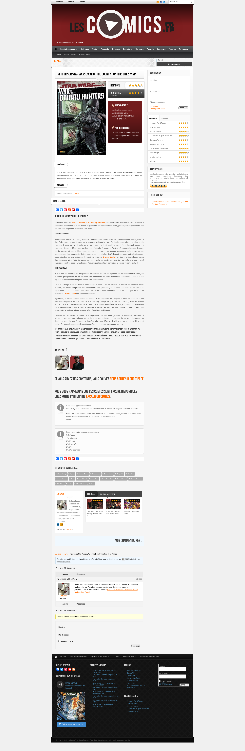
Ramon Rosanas (136, 479)
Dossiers (116, 49)
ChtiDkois (76, 193)
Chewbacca (96, 474)
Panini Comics (70, 55)
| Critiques (59, 2)
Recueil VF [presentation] (153, 118)
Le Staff (63, 656)
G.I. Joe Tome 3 (155, 131)
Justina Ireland (62, 479)
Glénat (58, 55)
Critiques (85, 49)
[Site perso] (61, 524)
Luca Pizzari (83, 479)
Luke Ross (94, 479)
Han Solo (131, 474)
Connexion (135, 646)
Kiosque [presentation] (164, 118)
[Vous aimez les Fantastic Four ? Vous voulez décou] (71, 706)
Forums (172, 49)
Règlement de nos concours (99, 656)
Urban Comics (84, 55)
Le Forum (116, 656)
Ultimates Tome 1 (156, 127)
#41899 (139, 579)
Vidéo (94, 49)
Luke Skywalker (107, 479)
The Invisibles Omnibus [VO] (159, 148)
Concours (161, 49)
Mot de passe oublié (157, 109)
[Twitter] (58, 524)
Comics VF (130, 673)
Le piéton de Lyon (156, 157)
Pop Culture (131, 683)
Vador (70, 484)
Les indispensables (68, 49)
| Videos (82, 2)
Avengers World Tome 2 (158, 123)
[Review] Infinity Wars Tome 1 (131, 512)
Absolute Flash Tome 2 (157, 144)
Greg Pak (120, 474)
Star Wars (60, 484)
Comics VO (131, 675)
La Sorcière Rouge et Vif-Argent (161, 136)
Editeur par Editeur (129, 656)
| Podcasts (71, 2)
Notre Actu (182, 49)
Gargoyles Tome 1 (156, 140)
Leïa (72, 479)
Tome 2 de (88, 223)
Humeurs (139, 49)
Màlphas (153, 161)
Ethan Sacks (108, 474)
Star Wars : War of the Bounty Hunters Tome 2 (95, 514)
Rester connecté (67, 641)
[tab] (108, 494)
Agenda (150, 49)
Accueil (58, 554)
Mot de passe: (63, 635)
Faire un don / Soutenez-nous (149, 656)
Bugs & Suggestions (134, 670)
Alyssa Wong (61, 474)
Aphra (72, 474)
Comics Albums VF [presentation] (107, 494)
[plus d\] (62, 369)
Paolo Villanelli (121, 479)
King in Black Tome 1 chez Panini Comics (113, 512)
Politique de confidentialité (77, 656)
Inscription (154, 106)
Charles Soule (83, 474)
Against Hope (154, 153)
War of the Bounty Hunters (85, 484)
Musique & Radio (132, 681)
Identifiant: (62, 627)
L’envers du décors (133, 678)
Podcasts (105, 49)
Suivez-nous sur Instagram (73, 724)
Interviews (127, 49)
